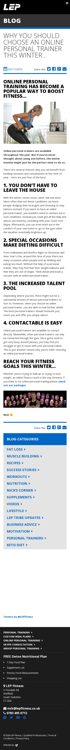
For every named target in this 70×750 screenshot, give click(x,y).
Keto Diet (15, 545)
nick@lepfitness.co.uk (23, 708)
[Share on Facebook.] (53, 69)
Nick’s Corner (20, 490)
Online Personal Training (21, 640)
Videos (13, 504)
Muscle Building (23, 456)
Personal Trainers (25, 538)
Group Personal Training (21, 648)
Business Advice (22, 524)
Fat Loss (15, 449)
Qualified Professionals (34, 735)
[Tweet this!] (48, 69)
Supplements (19, 497)
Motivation (18, 531)
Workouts (17, 476)
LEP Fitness (11, 7)
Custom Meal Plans (17, 636)
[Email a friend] (64, 69)
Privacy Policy (22, 738)
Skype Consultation (17, 644)
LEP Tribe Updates (23, 517)
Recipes (13, 463)
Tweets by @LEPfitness (18, 616)
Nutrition (17, 483)
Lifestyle (15, 510)
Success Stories (21, 469)
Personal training (16, 632)
